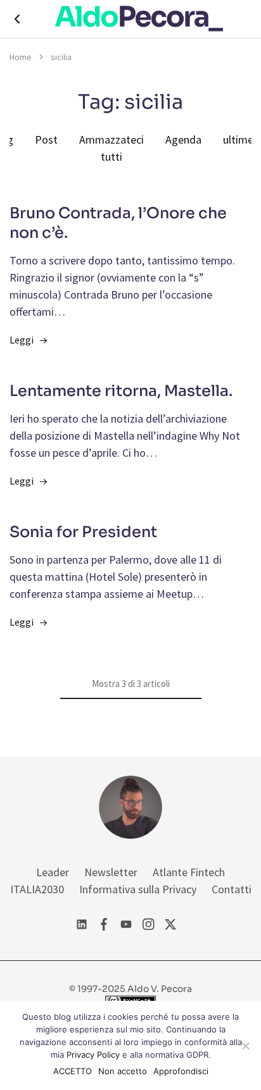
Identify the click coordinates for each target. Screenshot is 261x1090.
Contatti (231, 889)
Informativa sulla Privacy (137, 889)
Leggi (22, 339)
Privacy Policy (93, 1055)
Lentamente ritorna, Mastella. (121, 390)
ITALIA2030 (37, 889)
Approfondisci (180, 1071)
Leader (52, 872)
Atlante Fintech (189, 872)
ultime (238, 139)
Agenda (183, 139)
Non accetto (122, 1071)
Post (46, 139)
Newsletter (110, 872)
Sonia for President (83, 532)
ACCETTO (72, 1071)
